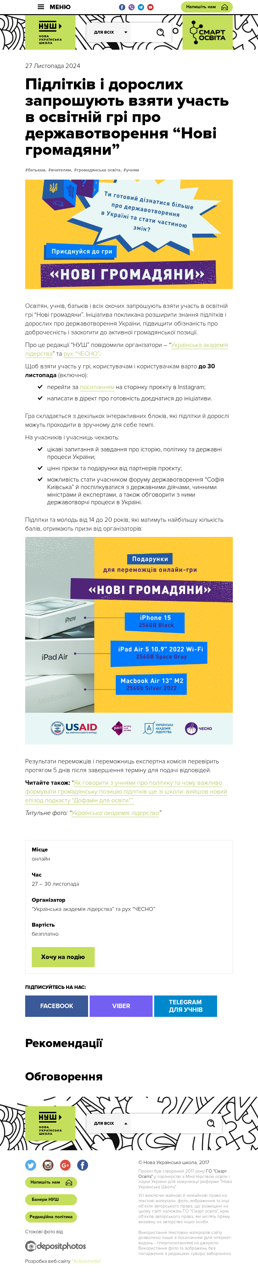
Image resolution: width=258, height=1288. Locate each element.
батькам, (37, 170)
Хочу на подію (63, 957)
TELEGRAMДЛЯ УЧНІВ (186, 1006)
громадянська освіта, (99, 170)
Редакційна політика (51, 1216)
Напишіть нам (201, 6)
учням (132, 170)
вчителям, (61, 170)
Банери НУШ (45, 1199)
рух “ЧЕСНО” (81, 354)
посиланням (97, 387)
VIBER (121, 1006)
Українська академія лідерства (115, 813)
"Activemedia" (86, 1261)
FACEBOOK (56, 1006)
